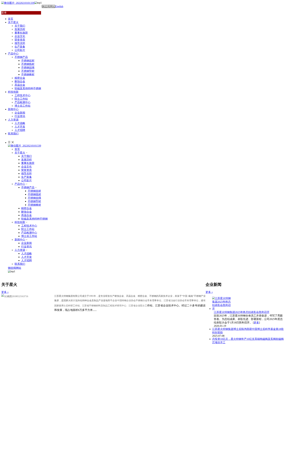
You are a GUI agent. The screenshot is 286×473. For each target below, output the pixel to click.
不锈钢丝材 (27, 60)
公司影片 (20, 50)
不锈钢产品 (21, 57)
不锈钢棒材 (27, 74)
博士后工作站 (22, 105)
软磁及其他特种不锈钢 (28, 88)
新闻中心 (20, 239)
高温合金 (20, 84)
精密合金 (20, 78)
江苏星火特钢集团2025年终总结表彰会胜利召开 (241, 312)
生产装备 (20, 46)
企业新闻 (20, 112)
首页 (17, 149)
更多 (256, 322)
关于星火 (20, 152)
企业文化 (20, 36)
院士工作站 (21, 98)
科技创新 (20, 222)
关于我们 (20, 25)
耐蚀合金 (20, 81)
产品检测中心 (22, 102)
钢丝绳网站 (48, 6)
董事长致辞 (21, 32)
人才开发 (20, 126)
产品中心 (20, 184)
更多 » (5, 292)
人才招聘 (20, 130)
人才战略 (20, 123)
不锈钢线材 (27, 64)
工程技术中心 (22, 95)
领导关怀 (20, 43)
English (59, 6)
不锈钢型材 (27, 71)
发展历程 (20, 29)
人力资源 (20, 250)
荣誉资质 (20, 39)
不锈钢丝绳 (27, 67)
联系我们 (20, 264)
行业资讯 (20, 116)
